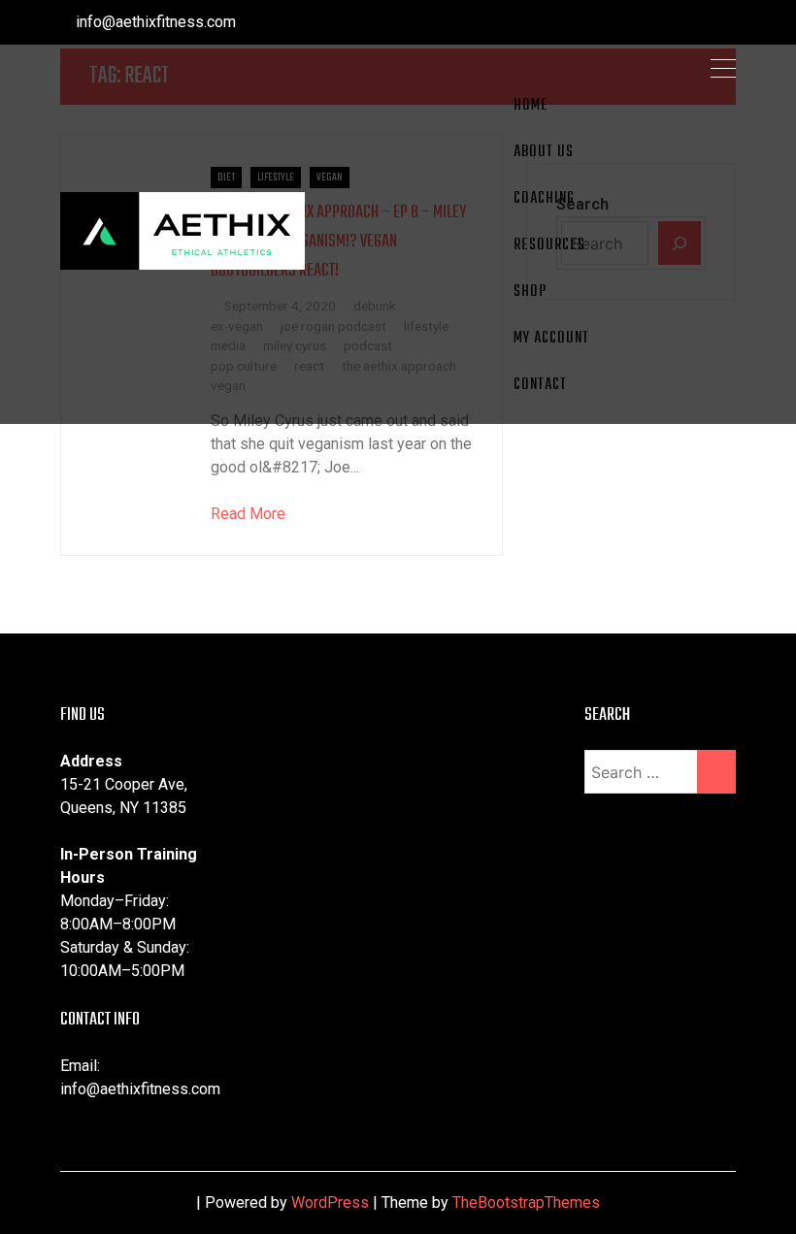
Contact (540, 385)
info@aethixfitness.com (154, 22)
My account (551, 338)
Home (531, 105)
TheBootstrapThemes (526, 1202)
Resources (549, 245)
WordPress (330, 1202)
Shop (530, 292)
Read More (248, 513)
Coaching (544, 198)
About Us (544, 152)
